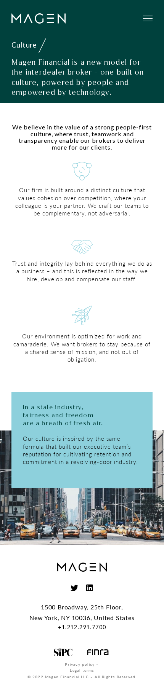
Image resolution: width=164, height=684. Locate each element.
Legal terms (82, 670)
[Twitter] (74, 588)
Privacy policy (80, 664)
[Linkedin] (89, 588)
